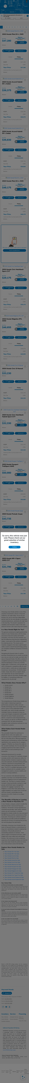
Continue (14, 547)
